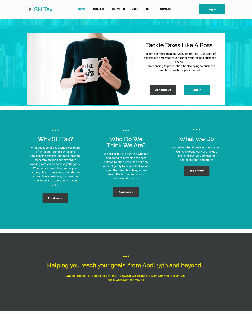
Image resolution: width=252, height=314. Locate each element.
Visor (135, 9)
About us (98, 9)
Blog (149, 9)
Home (82, 9)
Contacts (167, 9)
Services (118, 9)
